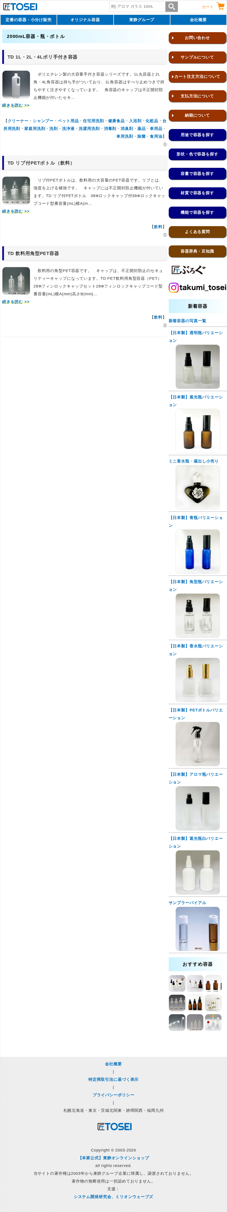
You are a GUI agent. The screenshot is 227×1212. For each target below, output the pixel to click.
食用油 (156, 136)
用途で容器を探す (197, 135)
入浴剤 (135, 121)
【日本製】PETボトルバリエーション (196, 714)
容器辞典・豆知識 (197, 251)
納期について (197, 115)
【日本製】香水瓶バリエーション (196, 650)
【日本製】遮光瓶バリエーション (196, 401)
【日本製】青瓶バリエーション (196, 521)
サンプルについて (197, 57)
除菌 (141, 136)
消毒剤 (110, 128)
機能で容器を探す (197, 212)
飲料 (158, 227)
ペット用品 (68, 121)
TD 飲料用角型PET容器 (33, 253)
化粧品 (152, 121)
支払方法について (197, 96)
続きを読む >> (16, 105)
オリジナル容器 (85, 20)
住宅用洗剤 (93, 121)
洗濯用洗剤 (89, 128)
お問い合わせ (197, 37)
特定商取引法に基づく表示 (113, 1079)
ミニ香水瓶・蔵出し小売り (194, 461)
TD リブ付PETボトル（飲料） (41, 162)
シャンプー (43, 121)
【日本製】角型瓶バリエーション (196, 586)
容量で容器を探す (197, 173)
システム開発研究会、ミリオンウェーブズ (113, 1196)
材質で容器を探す (197, 193)
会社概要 (198, 20)
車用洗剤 (124, 136)
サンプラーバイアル (187, 903)
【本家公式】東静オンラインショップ (113, 1158)
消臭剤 (127, 128)
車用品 (156, 128)
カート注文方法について (197, 76)
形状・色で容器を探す (197, 154)
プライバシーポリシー (114, 1095)
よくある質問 (197, 231)
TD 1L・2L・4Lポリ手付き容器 (43, 56)
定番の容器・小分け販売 (29, 20)
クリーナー (18, 121)
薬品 (141, 128)
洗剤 (53, 128)
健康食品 (116, 121)
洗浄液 (68, 128)
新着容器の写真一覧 (187, 321)
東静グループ (141, 20)
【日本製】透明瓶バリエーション (196, 337)
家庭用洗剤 (34, 128)
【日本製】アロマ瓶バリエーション (196, 778)
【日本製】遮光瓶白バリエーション (196, 842)
